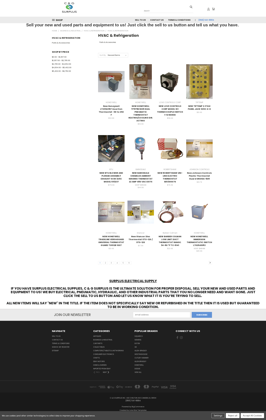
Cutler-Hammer (142, 358)
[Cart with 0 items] (213, 9)
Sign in (55, 347)
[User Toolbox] (208, 9)
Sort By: (103, 55)
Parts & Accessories (61, 42)
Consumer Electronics (103, 354)
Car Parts (97, 343)
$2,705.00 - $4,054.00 (61, 64)
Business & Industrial (102, 340)
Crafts (96, 358)
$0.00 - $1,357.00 (59, 57)
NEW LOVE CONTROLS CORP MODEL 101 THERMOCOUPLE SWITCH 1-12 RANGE (170, 110)
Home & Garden (100, 365)
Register (65, 347)
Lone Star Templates (138, 410)
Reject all (232, 415)
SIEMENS (138, 340)
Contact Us (157, 20)
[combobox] (168, 10)
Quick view (111, 76)
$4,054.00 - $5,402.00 (61, 67)
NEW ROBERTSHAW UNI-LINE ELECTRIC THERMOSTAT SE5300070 (170, 177)
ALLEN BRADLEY (140, 361)
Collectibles (99, 347)
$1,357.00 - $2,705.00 (61, 60)
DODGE (137, 368)
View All (138, 372)
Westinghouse (141, 354)
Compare (110, 81)
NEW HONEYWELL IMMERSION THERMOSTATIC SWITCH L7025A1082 (199, 241)
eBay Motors (99, 361)
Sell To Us (140, 20)
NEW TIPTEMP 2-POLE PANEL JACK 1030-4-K (199, 107)
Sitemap (55, 350)
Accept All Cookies (252, 415)
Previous (258, 411)
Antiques (97, 336)
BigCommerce (138, 406)
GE (136, 347)
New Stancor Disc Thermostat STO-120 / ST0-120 (141, 239)
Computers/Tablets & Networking (108, 350)
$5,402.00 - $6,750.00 (61, 71)
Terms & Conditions (179, 20)
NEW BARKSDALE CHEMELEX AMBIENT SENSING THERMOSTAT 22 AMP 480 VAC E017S (141, 177)
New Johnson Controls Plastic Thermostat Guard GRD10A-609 (199, 176)
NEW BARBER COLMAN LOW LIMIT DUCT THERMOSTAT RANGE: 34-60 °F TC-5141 (170, 241)
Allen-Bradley (141, 350)
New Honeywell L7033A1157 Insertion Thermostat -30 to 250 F (111, 110)
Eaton (137, 343)
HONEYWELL (139, 365)
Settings (218, 415)
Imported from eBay (102, 368)
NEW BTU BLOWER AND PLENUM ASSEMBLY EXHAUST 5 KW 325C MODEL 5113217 (111, 177)
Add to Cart (111, 86)
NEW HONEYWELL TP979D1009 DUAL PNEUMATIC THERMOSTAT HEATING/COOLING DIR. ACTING (140, 113)
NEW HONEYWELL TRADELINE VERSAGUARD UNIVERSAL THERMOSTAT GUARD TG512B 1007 (111, 241)
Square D (139, 336)
